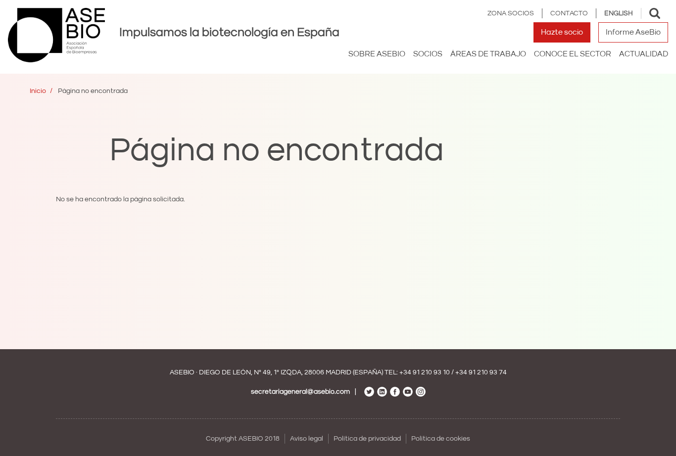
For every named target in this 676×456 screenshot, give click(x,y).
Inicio (38, 91)
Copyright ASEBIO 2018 (243, 438)
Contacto (569, 13)
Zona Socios (510, 13)
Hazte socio (562, 32)
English (618, 13)
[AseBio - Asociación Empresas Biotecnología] (56, 35)
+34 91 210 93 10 (424, 372)
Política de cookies (440, 438)
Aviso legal (306, 438)
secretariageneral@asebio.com (300, 391)
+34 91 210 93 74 (481, 372)
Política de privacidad (367, 438)
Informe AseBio (633, 32)
